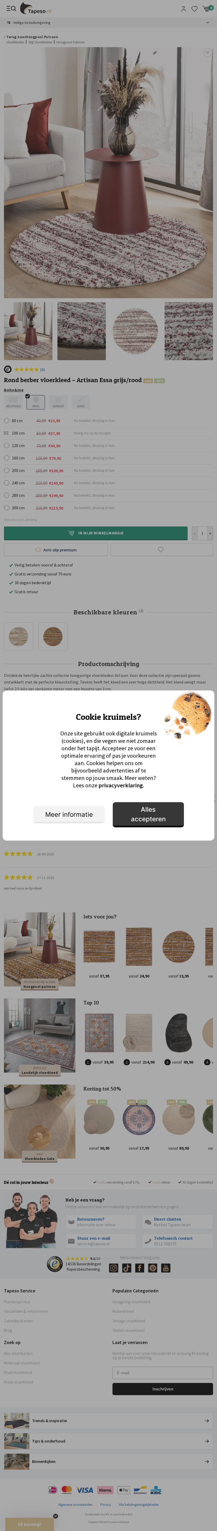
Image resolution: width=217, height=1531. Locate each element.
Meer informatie (69, 814)
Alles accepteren (148, 814)
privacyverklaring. (121, 785)
